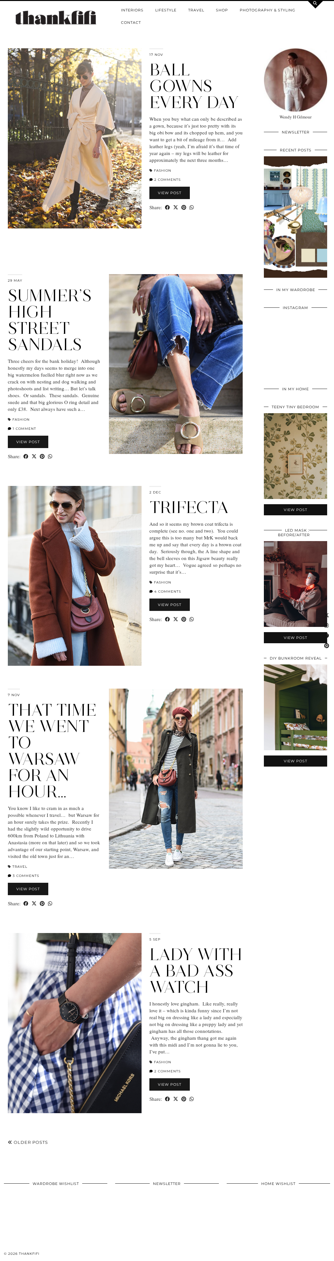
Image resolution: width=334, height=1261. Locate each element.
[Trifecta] (75, 576)
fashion (162, 170)
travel (196, 10)
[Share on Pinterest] (184, 207)
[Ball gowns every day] (75, 138)
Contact (131, 22)
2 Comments (167, 180)
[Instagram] (280, 330)
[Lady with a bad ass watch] (75, 1023)
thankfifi (29, 1254)
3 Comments (25, 876)
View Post (169, 193)
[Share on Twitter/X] (176, 207)
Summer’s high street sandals (50, 320)
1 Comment (23, 429)
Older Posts (30, 1142)
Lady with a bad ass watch (195, 970)
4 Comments (167, 591)
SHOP (222, 10)
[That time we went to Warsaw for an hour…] (176, 779)
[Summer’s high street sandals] (176, 364)
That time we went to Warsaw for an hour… (52, 751)
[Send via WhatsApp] (191, 207)
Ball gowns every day (194, 86)
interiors (132, 10)
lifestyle (165, 10)
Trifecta (189, 507)
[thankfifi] (55, 18)
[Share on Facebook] (167, 207)
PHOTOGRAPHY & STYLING (268, 10)
